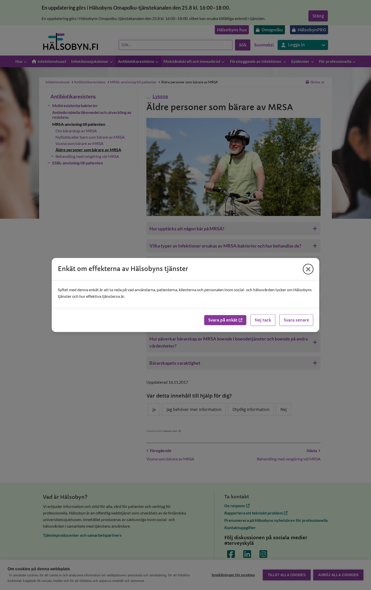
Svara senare (296, 320)
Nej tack (263, 320)
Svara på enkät (222, 320)
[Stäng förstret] (308, 269)
